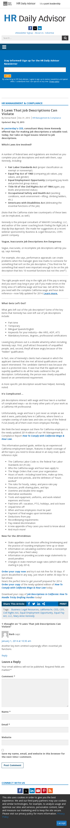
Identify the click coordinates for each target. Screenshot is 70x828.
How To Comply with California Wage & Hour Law (32, 586)
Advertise (49, 33)
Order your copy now (14, 571)
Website (6, 737)
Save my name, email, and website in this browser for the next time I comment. (33, 755)
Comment (8, 676)
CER (62, 609)
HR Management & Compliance (46, 118)
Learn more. (51, 293)
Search (65, 38)
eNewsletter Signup (24, 33)
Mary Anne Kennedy (24, 615)
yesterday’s (13, 128)
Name (6, 711)
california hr (46, 609)
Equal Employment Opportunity (36, 612)
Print (63, 603)
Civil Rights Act (11, 612)
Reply (4, 655)
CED (56, 609)
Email (6, 724)
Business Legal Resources (25, 609)
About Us (39, 33)
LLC (10, 615)
